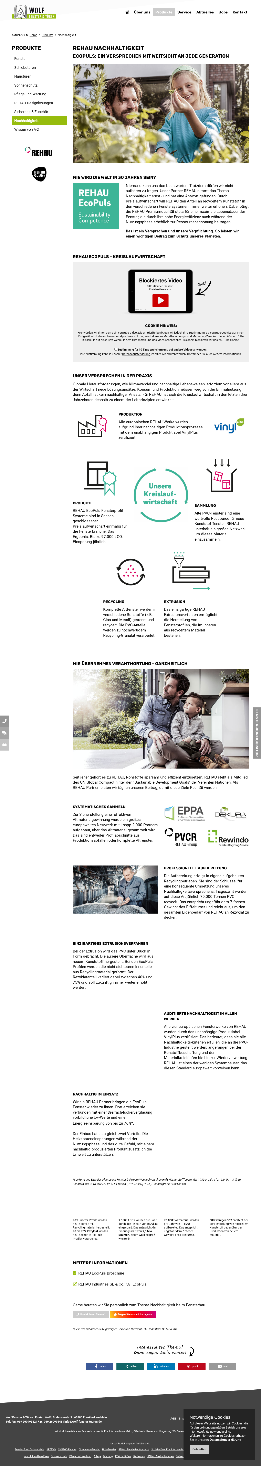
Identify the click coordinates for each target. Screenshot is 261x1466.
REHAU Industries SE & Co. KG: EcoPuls (112, 1284)
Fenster (20, 58)
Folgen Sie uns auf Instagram (134, 1314)
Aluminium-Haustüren (36, 1456)
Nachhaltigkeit (26, 121)
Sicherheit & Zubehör (31, 112)
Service (184, 12)
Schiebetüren (25, 67)
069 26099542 (26, 1421)
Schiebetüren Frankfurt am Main (169, 1449)
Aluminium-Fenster (89, 1449)
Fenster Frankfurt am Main (29, 1449)
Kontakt (240, 12)
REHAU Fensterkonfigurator (133, 1449)
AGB (173, 1418)
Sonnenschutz (26, 85)
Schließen (199, 1449)
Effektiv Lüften (123, 1456)
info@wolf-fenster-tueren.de (83, 1421)
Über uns (142, 12)
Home (33, 35)
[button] (99, 1366)
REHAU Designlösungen (33, 103)
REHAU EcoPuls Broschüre (101, 1273)
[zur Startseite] (34, 12)
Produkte (164, 12)
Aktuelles (205, 12)
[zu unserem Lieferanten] (39, 155)
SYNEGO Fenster (67, 1449)
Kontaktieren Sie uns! (92, 1314)
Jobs (223, 12)
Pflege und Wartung (30, 94)
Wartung (108, 1456)
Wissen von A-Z (26, 129)
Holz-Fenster (109, 1449)
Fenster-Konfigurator (257, 733)
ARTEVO (51, 1449)
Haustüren (22, 76)
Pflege (97, 1456)
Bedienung (139, 1456)
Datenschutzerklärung (136, 354)
